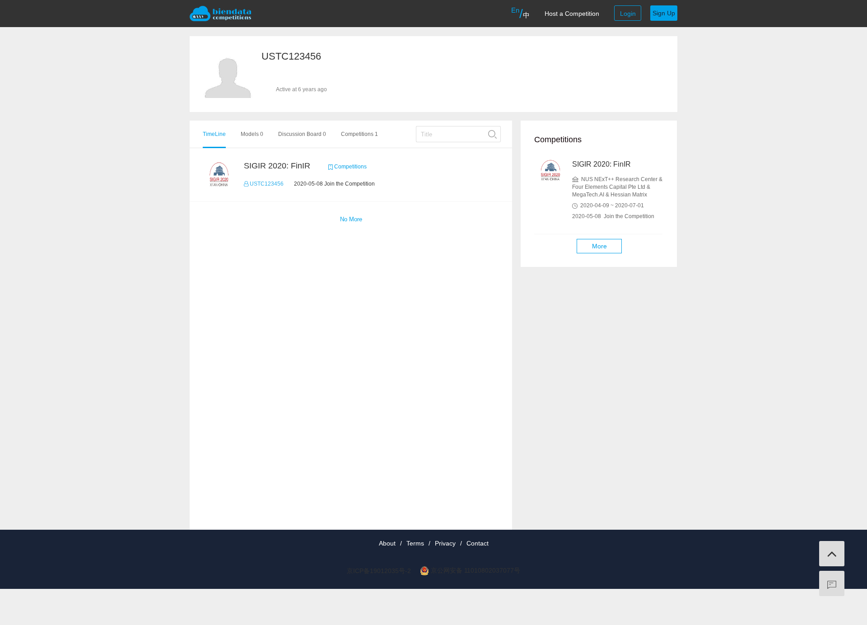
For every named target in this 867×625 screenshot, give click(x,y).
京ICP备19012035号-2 (379, 570)
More (599, 246)
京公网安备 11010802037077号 (475, 570)
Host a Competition (572, 13)
